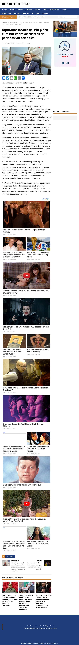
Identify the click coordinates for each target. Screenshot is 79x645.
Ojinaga (37, 10)
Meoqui (12, 10)
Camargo (29, 10)
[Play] (62, 63)
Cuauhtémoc (54, 10)
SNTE (38, 13)
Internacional (6, 13)
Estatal (16, 13)
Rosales (20, 10)
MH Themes (55, 643)
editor (19, 43)
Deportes (25, 13)
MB (32, 13)
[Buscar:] (67, 17)
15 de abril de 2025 (9, 43)
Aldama (64, 10)
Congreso (27, 43)
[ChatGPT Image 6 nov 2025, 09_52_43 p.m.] (65, 35)
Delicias (4, 10)
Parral (45, 10)
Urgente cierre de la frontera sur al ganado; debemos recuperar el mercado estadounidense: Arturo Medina (43, 601)
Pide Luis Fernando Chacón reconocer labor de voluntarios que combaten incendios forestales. (10, 600)
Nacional (45, 13)
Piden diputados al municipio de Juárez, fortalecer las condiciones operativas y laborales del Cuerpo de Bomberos (26, 602)
